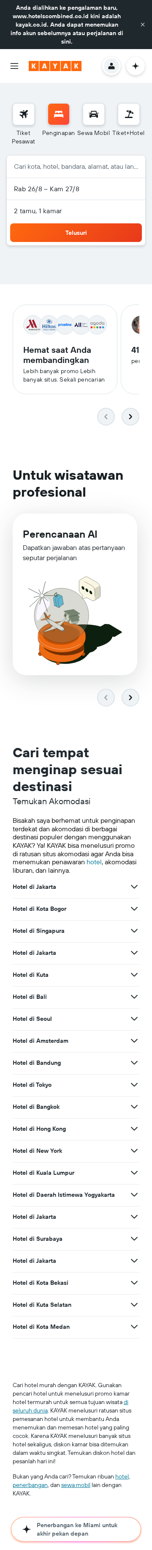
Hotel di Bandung (37, 1062)
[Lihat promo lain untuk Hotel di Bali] (134, 997)
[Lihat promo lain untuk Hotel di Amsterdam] (134, 1041)
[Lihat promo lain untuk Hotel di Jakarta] (134, 887)
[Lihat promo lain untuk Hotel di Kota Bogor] (134, 909)
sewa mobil (75, 1485)
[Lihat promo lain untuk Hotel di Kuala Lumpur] (134, 1173)
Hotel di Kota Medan (41, 1326)
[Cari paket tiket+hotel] (129, 114)
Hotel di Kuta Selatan (42, 1304)
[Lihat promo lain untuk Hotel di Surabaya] (134, 1239)
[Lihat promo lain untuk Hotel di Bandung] (134, 1063)
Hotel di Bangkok (36, 1106)
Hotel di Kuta (31, 974)
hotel (94, 861)
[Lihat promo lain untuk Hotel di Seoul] (134, 1019)
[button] (142, 24)
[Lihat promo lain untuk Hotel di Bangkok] (134, 1107)
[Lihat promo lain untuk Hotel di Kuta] (134, 975)
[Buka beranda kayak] (55, 66)
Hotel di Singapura (39, 930)
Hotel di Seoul (32, 1018)
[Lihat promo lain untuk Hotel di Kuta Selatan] (134, 1305)
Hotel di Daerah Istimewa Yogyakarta (64, 1194)
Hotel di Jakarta (34, 886)
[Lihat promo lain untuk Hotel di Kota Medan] (134, 1327)
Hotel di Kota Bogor (39, 908)
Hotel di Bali (30, 996)
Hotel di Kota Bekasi (40, 1282)
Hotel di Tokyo (32, 1084)
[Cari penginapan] (59, 114)
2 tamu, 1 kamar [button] (38, 210)
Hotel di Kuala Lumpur (43, 1172)
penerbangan (30, 1485)
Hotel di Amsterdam (40, 1040)
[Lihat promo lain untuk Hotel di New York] (134, 1151)
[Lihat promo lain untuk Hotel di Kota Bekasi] (134, 1283)
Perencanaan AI (60, 534)
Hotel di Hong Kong (39, 1128)
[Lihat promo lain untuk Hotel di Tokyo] (134, 1085)
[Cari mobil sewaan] (94, 114)
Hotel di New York (37, 1150)
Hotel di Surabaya (37, 1238)
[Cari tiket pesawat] (24, 114)
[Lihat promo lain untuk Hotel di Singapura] (134, 931)
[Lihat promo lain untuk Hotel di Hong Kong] (134, 1129)
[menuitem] (23, 124)
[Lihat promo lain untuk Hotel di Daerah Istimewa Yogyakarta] (134, 1195)
